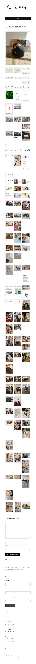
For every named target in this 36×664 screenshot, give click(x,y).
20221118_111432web (15, 27)
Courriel (7, 545)
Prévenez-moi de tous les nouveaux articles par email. (18, 560)
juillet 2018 (9, 643)
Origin (18, 657)
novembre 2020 (10, 631)
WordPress (12, 657)
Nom (6, 589)
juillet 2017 (9, 648)
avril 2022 (9, 629)
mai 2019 (9, 636)
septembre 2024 (10, 624)
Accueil (11, 22)
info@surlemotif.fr (9, 612)
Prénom (7, 580)
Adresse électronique (10, 597)
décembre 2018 (10, 638)
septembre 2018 (10, 641)
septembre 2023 (10, 626)
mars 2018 (9, 646)
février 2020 (9, 634)
